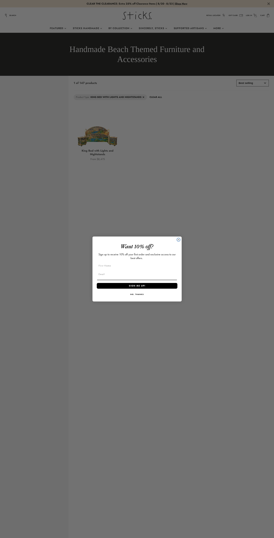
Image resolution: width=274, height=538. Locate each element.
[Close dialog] (178, 239)
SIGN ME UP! (137, 285)
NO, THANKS (137, 294)
